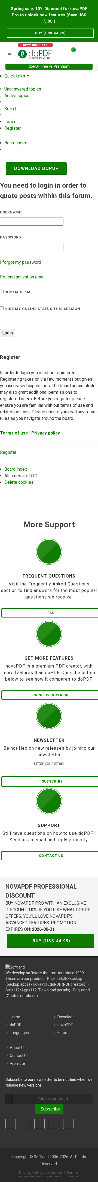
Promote (17, 1063)
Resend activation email (22, 277)
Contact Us (19, 1055)
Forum (63, 1033)
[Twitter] (25, 1124)
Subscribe (49, 1109)
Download (66, 1017)
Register (8, 452)
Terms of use (14, 433)
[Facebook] (10, 1124)
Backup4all (56, 978)
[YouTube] (54, 1124)
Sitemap (54, 1173)
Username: (11, 212)
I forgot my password (20, 262)
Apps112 (29, 990)
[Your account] (82, 52)
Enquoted (81, 990)
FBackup (75, 978)
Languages (19, 1033)
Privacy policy (45, 433)
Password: (11, 237)
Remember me (18, 292)
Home (15, 1017)
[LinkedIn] (39, 1124)
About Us (18, 1048)
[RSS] (68, 1124)
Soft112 (12, 990)
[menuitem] (22, 89)
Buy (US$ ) (50, 33)
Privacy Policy (30, 1173)
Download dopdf (36, 168)
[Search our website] (92, 52)
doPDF (15, 1025)
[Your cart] (70, 52)
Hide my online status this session (42, 309)
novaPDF (40, 984)
